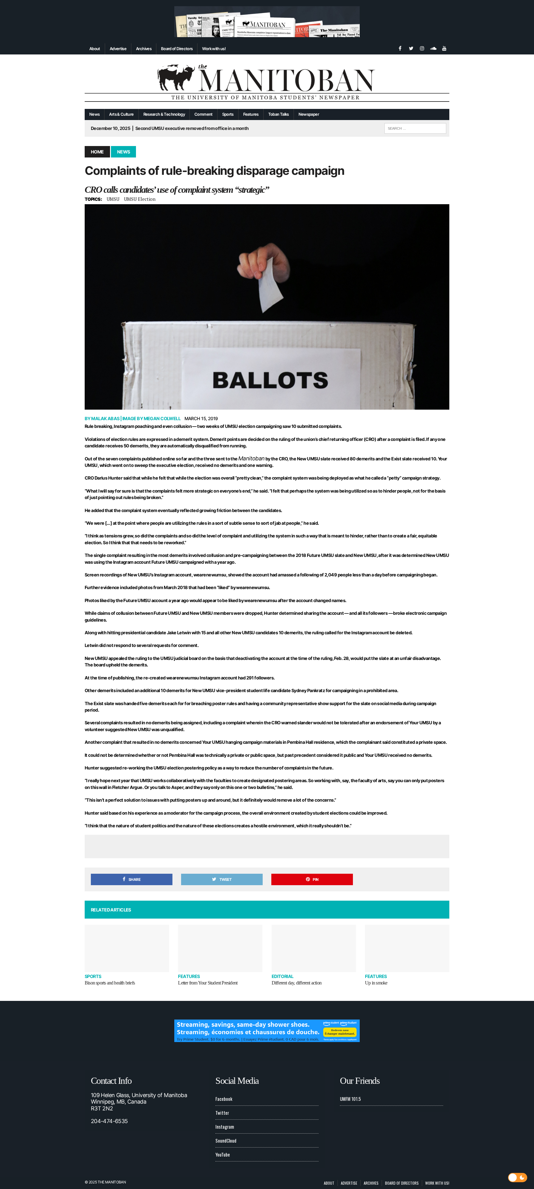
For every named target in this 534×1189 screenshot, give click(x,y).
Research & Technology (164, 114)
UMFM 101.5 (350, 1098)
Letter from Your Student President (207, 982)
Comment (203, 114)
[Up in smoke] (407, 948)
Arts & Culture (121, 114)
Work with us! (214, 48)
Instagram (224, 1126)
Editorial (283, 976)
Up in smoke (376, 982)
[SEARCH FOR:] (415, 127)
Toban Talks (278, 114)
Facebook (223, 1098)
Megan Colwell (162, 418)
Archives (143, 48)
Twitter (222, 1112)
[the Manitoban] (267, 82)
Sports (228, 114)
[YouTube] (444, 47)
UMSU (113, 199)
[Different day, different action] (314, 948)
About (94, 48)
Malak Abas (105, 418)
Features (251, 114)
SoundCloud (225, 1140)
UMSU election (139, 199)
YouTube (222, 1154)
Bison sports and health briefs (110, 982)
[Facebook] (400, 47)
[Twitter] (411, 47)
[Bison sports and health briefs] (127, 948)
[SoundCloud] (433, 47)
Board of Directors (177, 48)
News (94, 114)
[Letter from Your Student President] (220, 948)
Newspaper (309, 114)
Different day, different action (296, 982)
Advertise (118, 48)
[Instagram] (422, 47)
